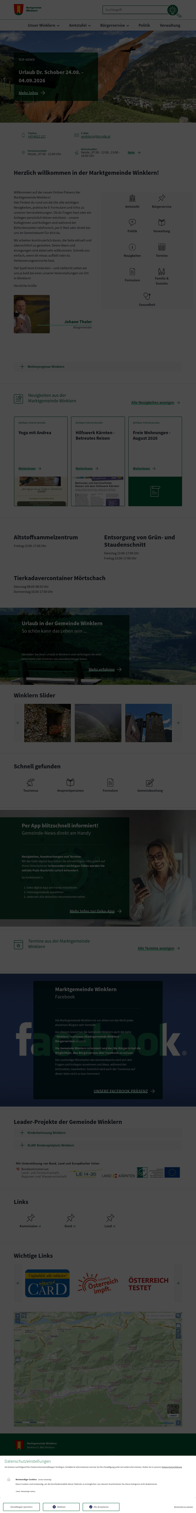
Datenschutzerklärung (172, 1467)
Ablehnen (61, 1506)
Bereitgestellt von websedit (183, 1507)
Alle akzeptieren (101, 1506)
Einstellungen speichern (21, 1506)
